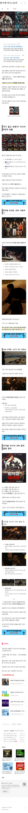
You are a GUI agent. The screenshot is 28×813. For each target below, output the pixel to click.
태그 (8, 9)
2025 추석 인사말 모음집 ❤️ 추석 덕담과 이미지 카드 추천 (11, 742)
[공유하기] (7, 724)
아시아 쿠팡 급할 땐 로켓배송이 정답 (14, 46)
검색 (21, 3)
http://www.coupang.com (10, 44)
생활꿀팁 (12, 731)
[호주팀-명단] (14, 512)
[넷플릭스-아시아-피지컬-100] (14, 200)
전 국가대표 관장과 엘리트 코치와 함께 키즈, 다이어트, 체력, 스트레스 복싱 (14, 60)
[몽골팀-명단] (14, 630)
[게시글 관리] (9, 724)
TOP (25, 808)
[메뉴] (25, 3)
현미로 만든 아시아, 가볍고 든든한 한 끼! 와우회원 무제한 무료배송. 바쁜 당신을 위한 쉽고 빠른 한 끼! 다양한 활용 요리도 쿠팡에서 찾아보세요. (14, 49)
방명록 (14, 9)
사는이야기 (6, 731)
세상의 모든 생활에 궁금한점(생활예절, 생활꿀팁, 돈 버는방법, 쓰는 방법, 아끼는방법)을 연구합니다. (11, 786)
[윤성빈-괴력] (14, 334)
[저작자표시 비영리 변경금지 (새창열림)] (19, 724)
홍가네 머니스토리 (7, 783)
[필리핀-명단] (14, 436)
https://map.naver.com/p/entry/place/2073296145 (13, 55)
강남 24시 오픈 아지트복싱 (11, 58)
